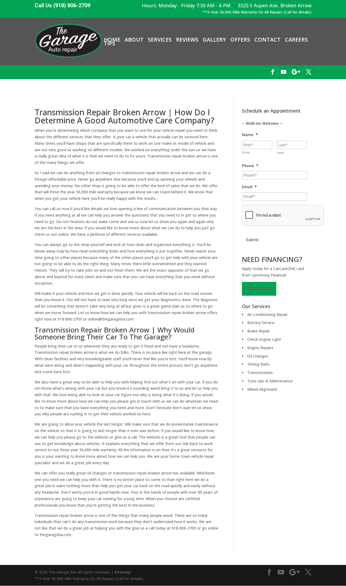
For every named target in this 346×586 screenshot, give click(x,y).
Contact (267, 40)
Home (112, 40)
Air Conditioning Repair (267, 314)
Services (160, 40)
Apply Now (259, 288)
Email (249, 186)
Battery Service (260, 322)
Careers (296, 40)
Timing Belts (258, 364)
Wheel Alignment (262, 389)
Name (250, 134)
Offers (240, 40)
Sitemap (122, 572)
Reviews (187, 40)
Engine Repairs (260, 347)
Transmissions (260, 372)
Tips (109, 43)
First (245, 152)
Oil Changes (257, 356)
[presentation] (283, 215)
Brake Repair (258, 331)
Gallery (214, 40)
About (134, 40)
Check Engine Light (264, 339)
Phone (250, 165)
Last (280, 152)
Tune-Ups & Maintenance (269, 380)
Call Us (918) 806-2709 (62, 5)
